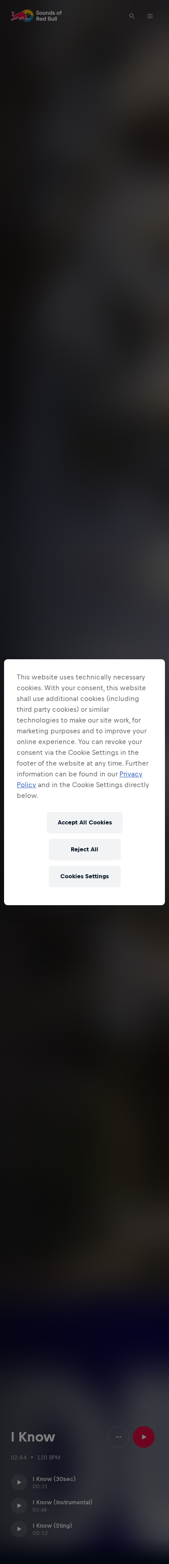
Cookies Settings (84, 876)
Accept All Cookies (85, 822)
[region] (84, 782)
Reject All (84, 849)
